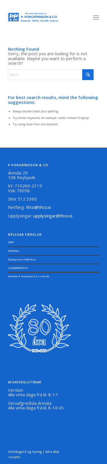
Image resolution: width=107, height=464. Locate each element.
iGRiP (11, 242)
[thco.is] (33, 17)
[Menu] (96, 17)
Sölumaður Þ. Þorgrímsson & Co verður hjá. (29, 276)
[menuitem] (96, 17)
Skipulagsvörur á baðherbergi (22, 259)
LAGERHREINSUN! (18, 267)
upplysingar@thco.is (53, 216)
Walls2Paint (13, 250)
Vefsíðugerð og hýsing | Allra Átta (33, 451)
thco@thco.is (38, 207)
